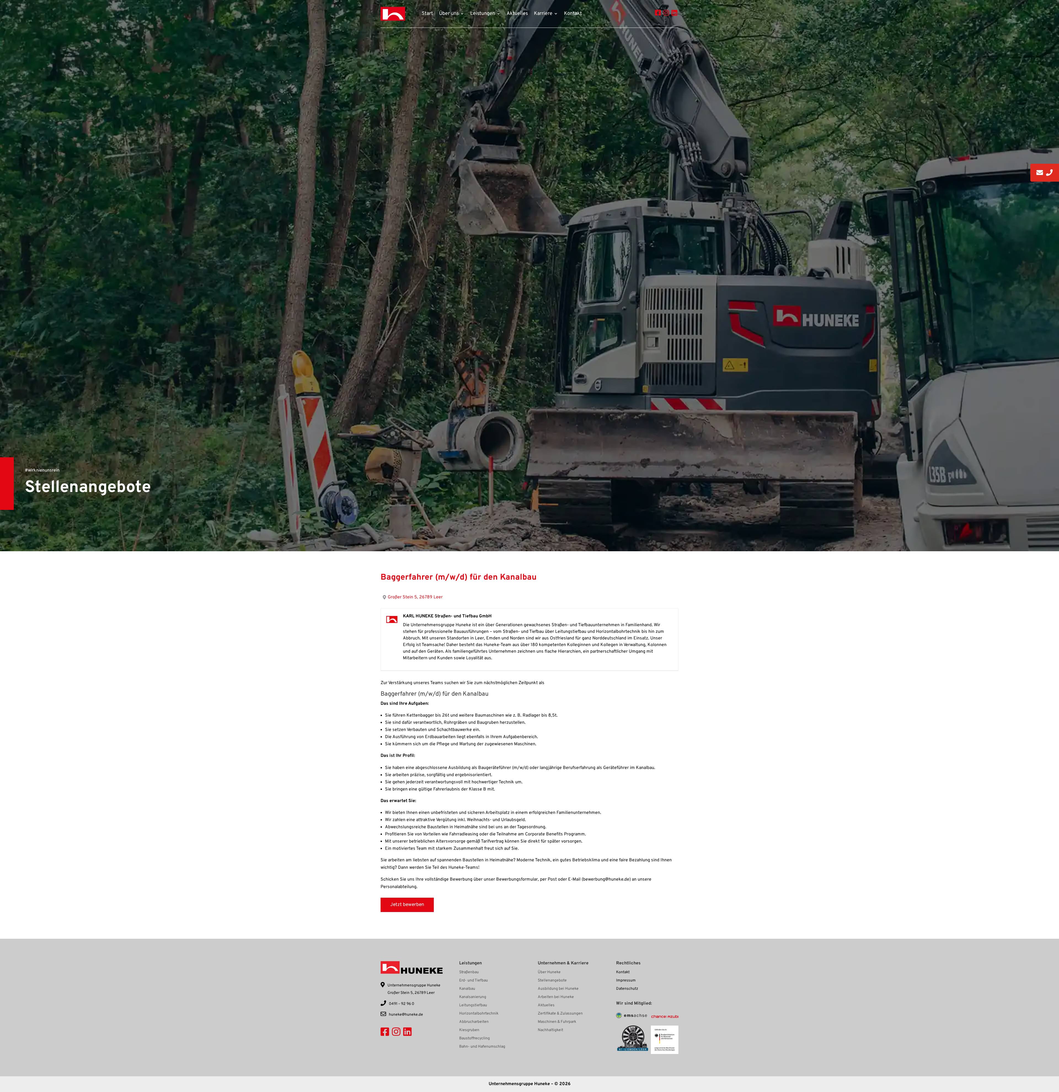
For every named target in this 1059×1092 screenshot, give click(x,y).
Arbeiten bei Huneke (556, 997)
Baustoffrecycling (474, 1039)
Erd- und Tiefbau (473, 981)
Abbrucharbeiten (474, 1022)
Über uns (449, 14)
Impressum (626, 981)
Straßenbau (469, 972)
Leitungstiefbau (473, 1006)
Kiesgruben (469, 1030)
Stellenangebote (552, 981)
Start (427, 14)
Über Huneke (549, 972)
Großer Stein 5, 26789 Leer (415, 597)
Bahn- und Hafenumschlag (482, 1047)
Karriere (543, 14)
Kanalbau (467, 989)
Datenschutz (627, 989)
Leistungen (482, 14)
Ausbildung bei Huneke (558, 989)
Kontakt (573, 14)
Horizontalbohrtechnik (478, 1014)
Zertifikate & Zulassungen (560, 1014)
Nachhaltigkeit (550, 1030)
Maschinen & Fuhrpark (557, 1022)
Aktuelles (517, 14)
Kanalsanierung (472, 997)
